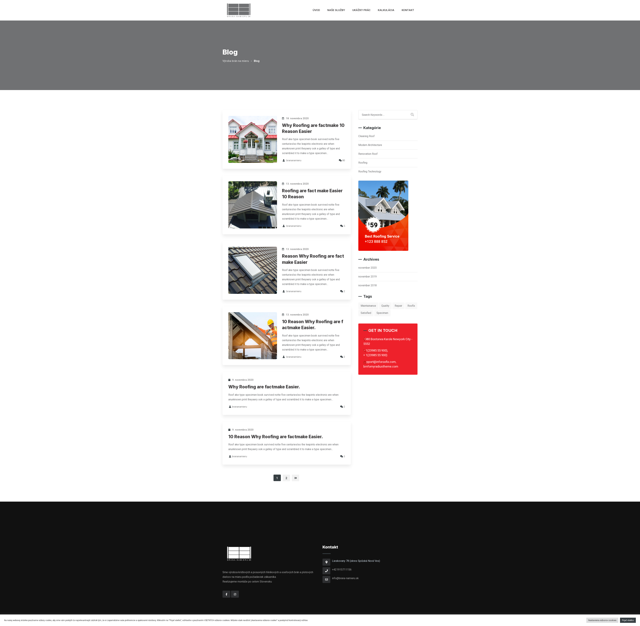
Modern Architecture (370, 145)
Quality (385, 305)
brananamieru (293, 160)
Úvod (316, 10)
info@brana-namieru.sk (345, 578)
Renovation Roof (368, 153)
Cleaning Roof (366, 136)
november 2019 (367, 276)
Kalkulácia (386, 10)
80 (343, 160)
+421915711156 (342, 569)
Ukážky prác (361, 10)
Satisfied (366, 313)
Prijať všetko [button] (628, 620)
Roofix (411, 305)
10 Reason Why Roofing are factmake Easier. (275, 436)
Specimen (382, 313)
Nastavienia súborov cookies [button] (602, 620)
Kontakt (408, 10)
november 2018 (367, 285)
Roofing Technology (369, 171)
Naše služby (336, 10)
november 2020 (367, 267)
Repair (398, 305)
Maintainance (368, 305)
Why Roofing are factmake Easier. (264, 386)
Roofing (362, 162)
